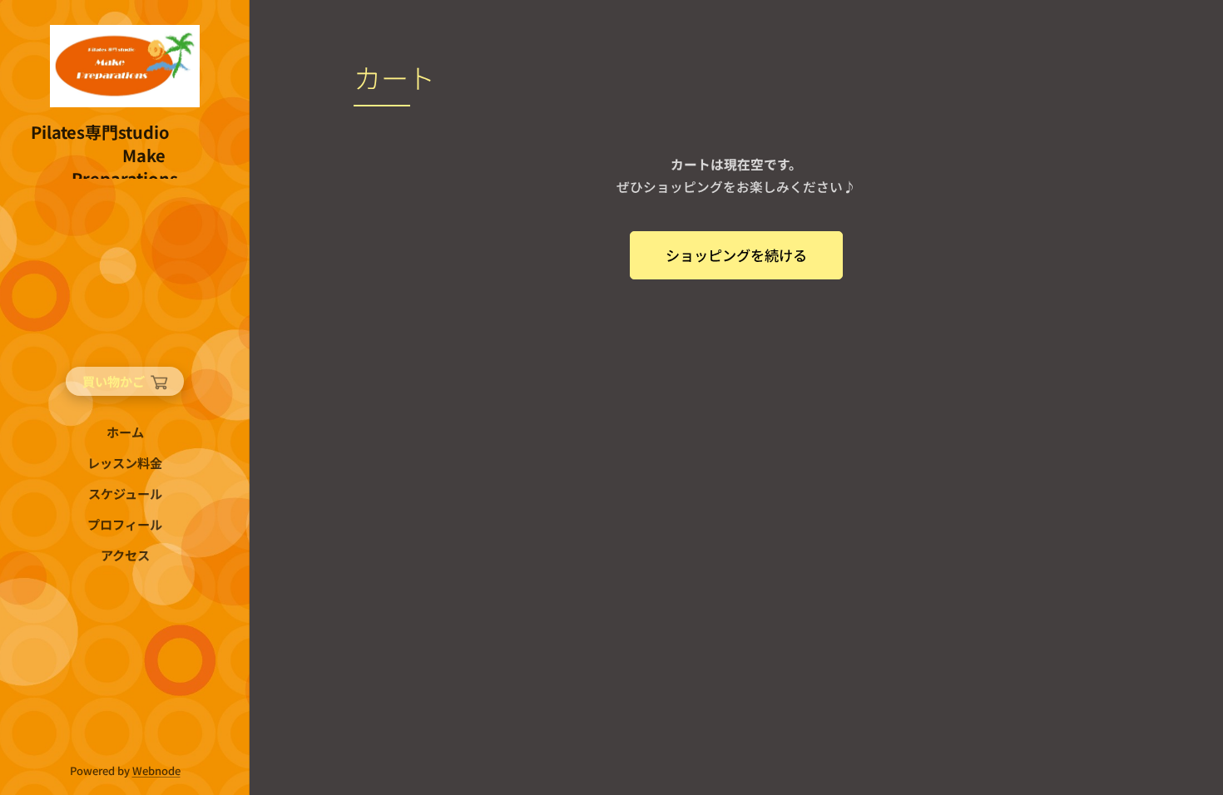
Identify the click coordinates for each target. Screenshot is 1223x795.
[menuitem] (125, 432)
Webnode (156, 770)
